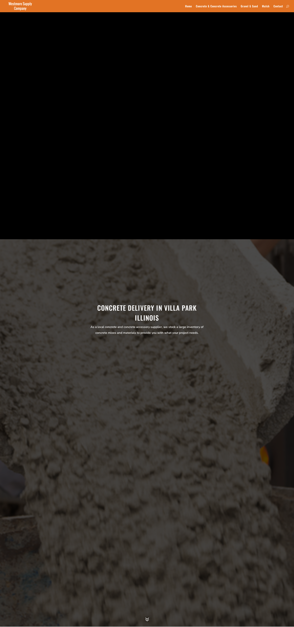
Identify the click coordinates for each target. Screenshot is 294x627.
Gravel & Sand (249, 6)
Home (188, 6)
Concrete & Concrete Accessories (216, 6)
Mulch (266, 6)
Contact (278, 6)
